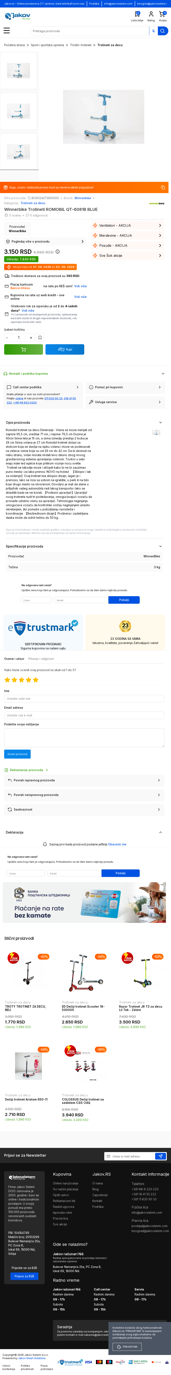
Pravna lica (60, 1218)
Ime (6, 691)
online (19, 398)
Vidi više (28, 310)
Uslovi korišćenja (9, 1367)
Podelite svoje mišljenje (21, 724)
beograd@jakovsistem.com (149, 1231)
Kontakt (97, 1201)
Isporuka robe (62, 1212)
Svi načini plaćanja (65, 1189)
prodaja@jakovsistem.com (149, 1226)
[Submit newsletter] (160, 1156)
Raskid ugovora (63, 1206)
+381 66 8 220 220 (145, 1189)
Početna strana (14, 45)
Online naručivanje (65, 1183)
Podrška (94, 3)
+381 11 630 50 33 (144, 1199)
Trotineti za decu (110, 45)
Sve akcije (60, 1224)
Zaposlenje (100, 1195)
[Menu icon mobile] (7, 30)
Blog (95, 1189)
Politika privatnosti (27, 1367)
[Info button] (57, 252)
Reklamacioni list (64, 1201)
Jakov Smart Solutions (32, 1358)
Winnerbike (82, 198)
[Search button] (162, 31)
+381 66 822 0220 (25, 402)
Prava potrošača (47, 1367)
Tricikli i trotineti (80, 45)
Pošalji (124, 600)
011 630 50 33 (53, 398)
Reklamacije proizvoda (26, 770)
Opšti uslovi (61, 1195)
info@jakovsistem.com (118, 3)
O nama (97, 1183)
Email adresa (13, 707)
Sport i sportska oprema (47, 45)
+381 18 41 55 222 (144, 1194)
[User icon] (151, 14)
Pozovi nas (77, 3)
